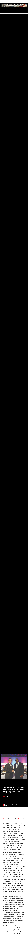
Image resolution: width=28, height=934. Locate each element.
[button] (2, 11)
